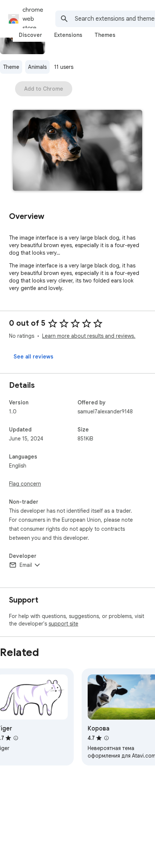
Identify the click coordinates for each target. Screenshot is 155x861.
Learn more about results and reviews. (88, 336)
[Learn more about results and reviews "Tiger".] (16, 738)
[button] (77, 151)
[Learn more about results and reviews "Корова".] (106, 738)
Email (26, 565)
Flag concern (25, 483)
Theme (11, 67)
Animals (37, 67)
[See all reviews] (33, 357)
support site (63, 623)
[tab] (30, 35)
